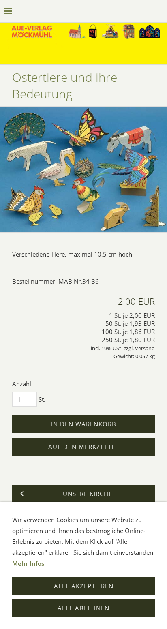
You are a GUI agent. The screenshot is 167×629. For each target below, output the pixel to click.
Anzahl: (22, 384)
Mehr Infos (28, 563)
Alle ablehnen (83, 608)
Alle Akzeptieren (83, 586)
